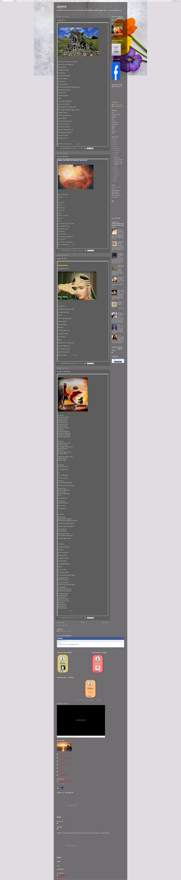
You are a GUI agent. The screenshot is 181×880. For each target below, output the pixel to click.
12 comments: (80, 250)
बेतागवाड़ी (113, 128)
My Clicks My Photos (116, 187)
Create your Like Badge (120, 648)
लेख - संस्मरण (114, 197)
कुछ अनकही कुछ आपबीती (62, 875)
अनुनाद (113, 112)
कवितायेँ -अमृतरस (115, 192)
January (116, 175)
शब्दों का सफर (114, 131)
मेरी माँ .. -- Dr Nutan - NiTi (120, 325)
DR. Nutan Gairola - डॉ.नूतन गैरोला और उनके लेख (69, 644)
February (116, 173)
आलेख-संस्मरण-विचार (115, 190)
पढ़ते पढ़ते (113, 126)
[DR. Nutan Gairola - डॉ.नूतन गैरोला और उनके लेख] (59, 645)
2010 (114, 181)
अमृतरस (61, 6)
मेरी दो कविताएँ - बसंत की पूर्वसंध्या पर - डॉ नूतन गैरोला (120, 255)
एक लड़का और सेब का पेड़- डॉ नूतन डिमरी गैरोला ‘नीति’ (121, 231)
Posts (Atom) (65, 625)
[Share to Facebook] (91, 148)
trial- (113, 189)
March (115, 171)
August (116, 152)
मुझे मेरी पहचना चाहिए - (62, 259)
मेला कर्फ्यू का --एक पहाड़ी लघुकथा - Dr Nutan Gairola (121, 314)
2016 (114, 141)
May (115, 167)
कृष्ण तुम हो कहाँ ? (61, 876)
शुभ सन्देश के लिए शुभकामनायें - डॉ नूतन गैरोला (121, 243)
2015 (114, 143)
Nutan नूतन (113, 61)
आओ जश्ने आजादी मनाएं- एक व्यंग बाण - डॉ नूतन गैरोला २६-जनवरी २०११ (121, 280)
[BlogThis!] (88, 148)
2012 (114, 177)
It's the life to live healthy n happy (65, 781)
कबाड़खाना (114, 118)
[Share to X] (90, 148)
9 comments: (80, 363)
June (115, 156)
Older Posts (105, 623)
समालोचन (113, 133)
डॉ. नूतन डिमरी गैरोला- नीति (118, 106)
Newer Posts (60, 623)
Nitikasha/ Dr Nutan (117, 104)
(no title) (119, 336)
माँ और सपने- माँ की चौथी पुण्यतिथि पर (121, 267)
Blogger (103, 700)
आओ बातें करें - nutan (62, 782)
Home (83, 623)
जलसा (113, 119)
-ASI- (95, 700)
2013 (114, 147)
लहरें (112, 129)
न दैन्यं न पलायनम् (115, 123)
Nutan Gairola (61, 640)
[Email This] (87, 148)
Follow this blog (118, 361)
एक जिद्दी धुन (114, 116)
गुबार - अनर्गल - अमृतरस (116, 195)
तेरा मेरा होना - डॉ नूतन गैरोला (63, 371)
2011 (114, 179)
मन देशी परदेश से (61, 20)
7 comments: (80, 148)
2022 (114, 139)
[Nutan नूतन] (116, 80)
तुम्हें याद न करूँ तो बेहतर (62, 156)
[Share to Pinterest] (92, 148)
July (115, 154)
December (116, 148)
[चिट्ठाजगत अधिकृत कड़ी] (62, 775)
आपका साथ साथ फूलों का (116, 114)
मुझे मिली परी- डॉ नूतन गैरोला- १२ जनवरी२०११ (120, 303)
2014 (114, 145)
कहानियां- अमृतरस (115, 194)
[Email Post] (85, 148)
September (116, 150)
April (115, 169)
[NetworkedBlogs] (118, 359)
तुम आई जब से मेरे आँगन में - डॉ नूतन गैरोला (121, 292)
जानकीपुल (113, 121)
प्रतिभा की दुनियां (115, 124)
